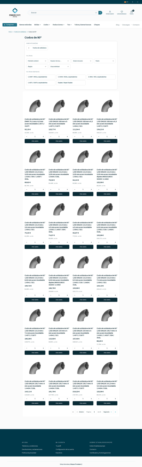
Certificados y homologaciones (100, 453)
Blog (117, 25)
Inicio (10, 32)
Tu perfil (58, 446)
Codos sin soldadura (20, 32)
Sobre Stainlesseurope (97, 446)
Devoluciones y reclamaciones (32, 449)
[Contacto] (137, 2)
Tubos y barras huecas (82, 25)
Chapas (97, 25)
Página (88, 412)
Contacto (136, 25)
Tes (68, 25)
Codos (46, 25)
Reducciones (58, 25)
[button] (100, 12)
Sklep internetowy (70, 464)
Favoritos (59, 453)
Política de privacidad (29, 453)
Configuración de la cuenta (65, 449)
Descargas (126, 25)
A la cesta (35, 141)
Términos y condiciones (30, 446)
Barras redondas (25, 25)
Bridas (36, 25)
